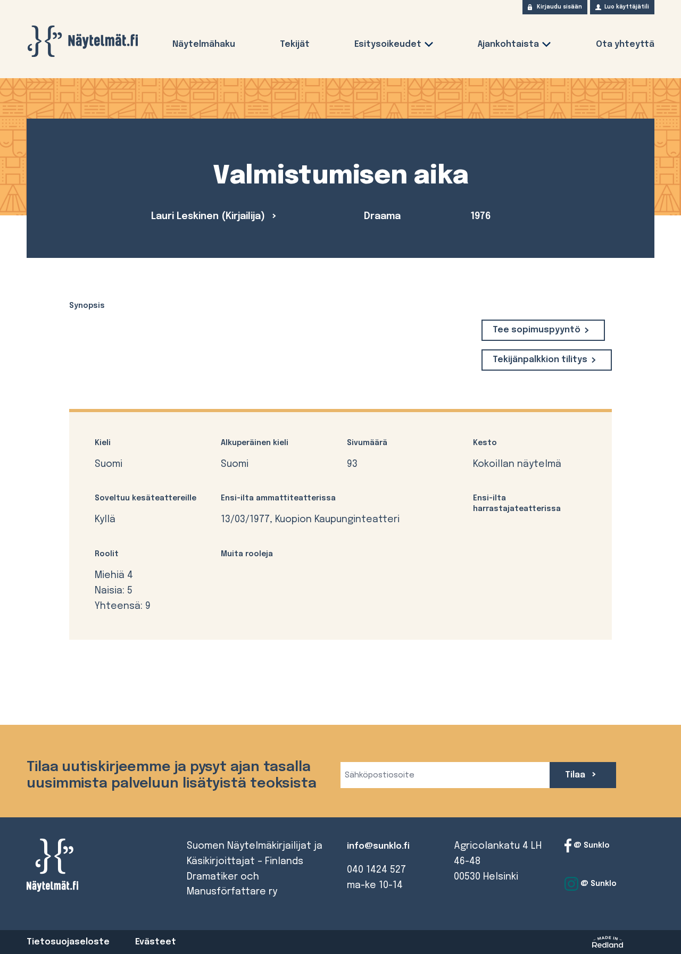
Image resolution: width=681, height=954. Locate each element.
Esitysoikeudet (387, 44)
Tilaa (576, 775)
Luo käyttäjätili (626, 7)
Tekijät (295, 44)
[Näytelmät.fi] (82, 41)
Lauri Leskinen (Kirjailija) (209, 216)
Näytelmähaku (203, 44)
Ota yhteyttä (625, 44)
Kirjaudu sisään (559, 7)
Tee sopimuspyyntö (536, 329)
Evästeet (155, 942)
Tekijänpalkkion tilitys (540, 359)
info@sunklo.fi (378, 846)
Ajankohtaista (508, 44)
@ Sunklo (590, 845)
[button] (429, 46)
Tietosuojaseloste (68, 942)
